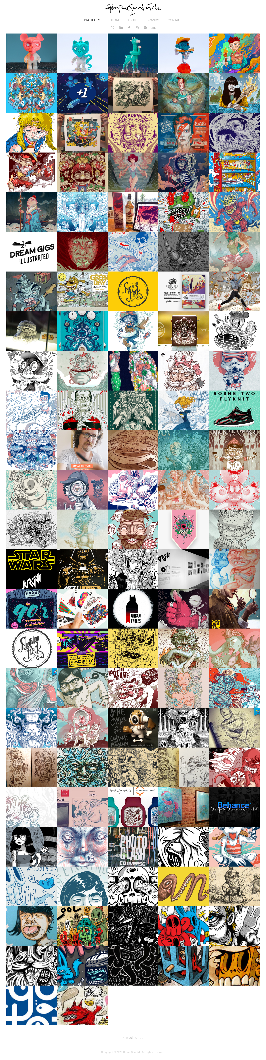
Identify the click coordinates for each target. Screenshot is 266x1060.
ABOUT (133, 20)
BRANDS (153, 20)
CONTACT (175, 20)
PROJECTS (92, 20)
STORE (115, 20)
